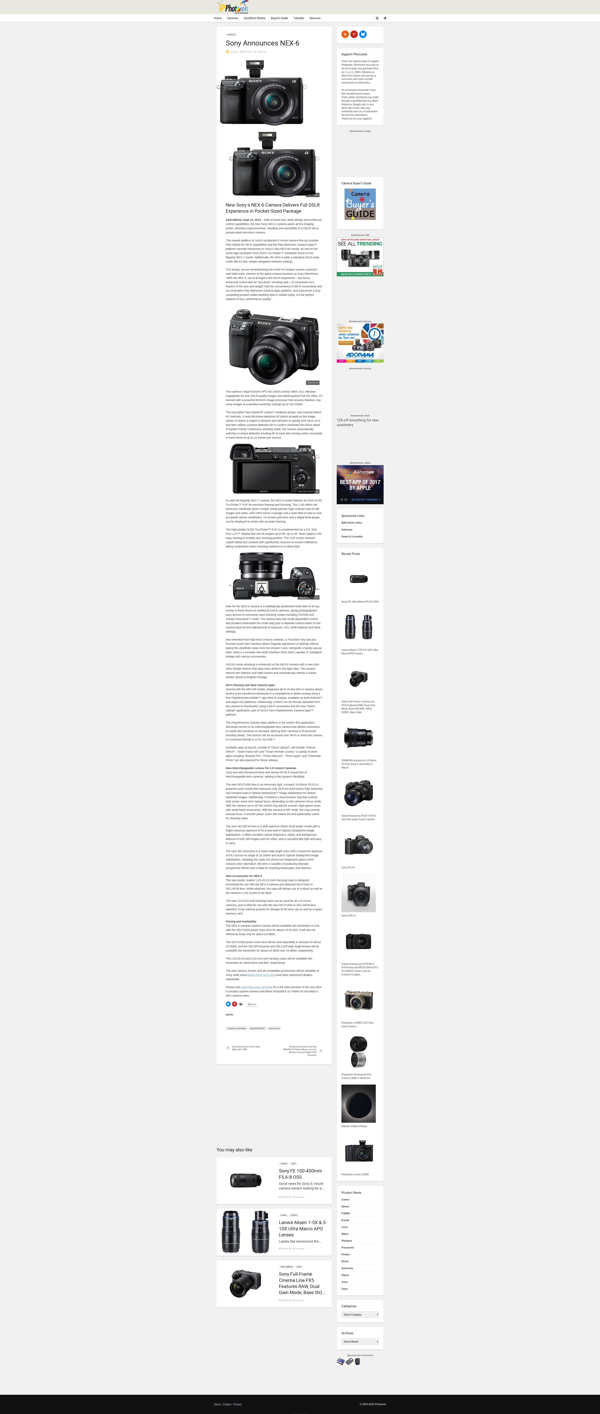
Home (218, 18)
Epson (345, 1206)
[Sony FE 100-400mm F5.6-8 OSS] (245, 1180)
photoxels (234, 52)
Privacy (237, 1404)
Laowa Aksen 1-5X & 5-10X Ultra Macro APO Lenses (303, 1228)
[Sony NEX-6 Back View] (274, 468)
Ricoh (344, 1261)
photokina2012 (257, 1028)
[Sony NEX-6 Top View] (274, 575)
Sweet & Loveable (352, 536)
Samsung (347, 1268)
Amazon (349, 72)
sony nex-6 (274, 1028)
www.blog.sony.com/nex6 (256, 987)
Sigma (345, 1275)
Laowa (283, 1215)
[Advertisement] (329, 7)
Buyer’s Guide (279, 18)
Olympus (346, 1240)
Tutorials (298, 18)
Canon (345, 1199)
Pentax (345, 1254)
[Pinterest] (354, 34)
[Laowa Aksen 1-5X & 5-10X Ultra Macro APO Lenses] (245, 1232)
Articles (231, 34)
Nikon (344, 1234)
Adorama (346, 529)
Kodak (345, 1220)
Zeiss (344, 1289)
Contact (227, 1404)
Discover (315, 18)
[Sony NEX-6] (274, 164)
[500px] (363, 34)
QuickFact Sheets (255, 18)
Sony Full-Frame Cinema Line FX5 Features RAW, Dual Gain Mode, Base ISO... (302, 1283)
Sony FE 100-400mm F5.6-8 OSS (300, 1174)
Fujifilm (345, 1213)
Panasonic (347, 1247)
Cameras (232, 18)
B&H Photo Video (351, 522)
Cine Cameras (287, 1267)
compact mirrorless (236, 1028)
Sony (293, 1163)
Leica (344, 1227)
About (217, 1404)
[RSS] (345, 34)
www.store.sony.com (262, 975)
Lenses (284, 1163)
